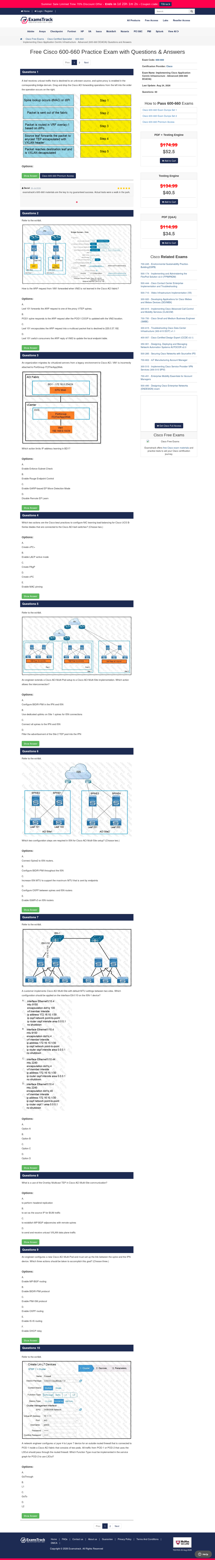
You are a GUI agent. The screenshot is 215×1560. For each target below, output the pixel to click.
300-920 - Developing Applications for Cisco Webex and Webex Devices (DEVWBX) (166, 301)
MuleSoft (111, 31)
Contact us (77, 1539)
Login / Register (45, 11)
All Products (133, 20)
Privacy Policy (124, 1539)
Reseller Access (181, 20)
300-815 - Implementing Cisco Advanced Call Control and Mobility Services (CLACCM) (167, 310)
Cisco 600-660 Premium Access (58, 175)
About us (92, 1539)
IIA (89, 31)
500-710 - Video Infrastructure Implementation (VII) (166, 292)
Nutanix (125, 31)
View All (172, 31)
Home (26, 11)
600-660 (79, 38)
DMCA (54, 1542)
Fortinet (72, 31)
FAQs (64, 1539)
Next (86, 62)
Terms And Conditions (147, 1539)
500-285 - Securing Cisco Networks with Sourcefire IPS (168, 353)
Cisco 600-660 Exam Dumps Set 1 (160, 109)
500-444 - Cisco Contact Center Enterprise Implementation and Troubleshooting (162, 285)
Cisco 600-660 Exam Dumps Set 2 (160, 115)
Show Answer (30, 175)
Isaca (99, 31)
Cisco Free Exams (35, 38)
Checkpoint (56, 31)
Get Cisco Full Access (170, 425)
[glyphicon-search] (192, 11)
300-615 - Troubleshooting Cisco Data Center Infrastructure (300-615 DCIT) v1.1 (163, 329)
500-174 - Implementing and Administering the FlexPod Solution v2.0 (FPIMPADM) (164, 275)
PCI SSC (138, 31)
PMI (149, 31)
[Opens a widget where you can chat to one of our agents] (203, 1554)
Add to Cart (170, 160)
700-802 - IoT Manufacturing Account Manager (164, 360)
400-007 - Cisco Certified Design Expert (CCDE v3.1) (167, 337)
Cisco (169, 66)
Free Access (151, 20)
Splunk (159, 31)
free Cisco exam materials (176, 447)
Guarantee (107, 1539)
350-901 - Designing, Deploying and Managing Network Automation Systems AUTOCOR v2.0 (164, 345)
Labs (165, 20)
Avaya (42, 31)
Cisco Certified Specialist (59, 38)
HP (82, 31)
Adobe (30, 31)
